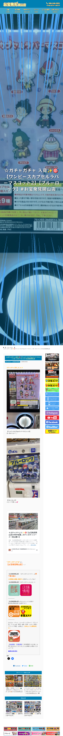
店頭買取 (12, 644)
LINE (31, 666)
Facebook (17, 666)
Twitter (25, 666)
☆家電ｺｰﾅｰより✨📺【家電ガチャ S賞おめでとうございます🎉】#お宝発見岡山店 (14, 690)
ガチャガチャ (8, 361)
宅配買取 (19, 644)
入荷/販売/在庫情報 (16, 361)
